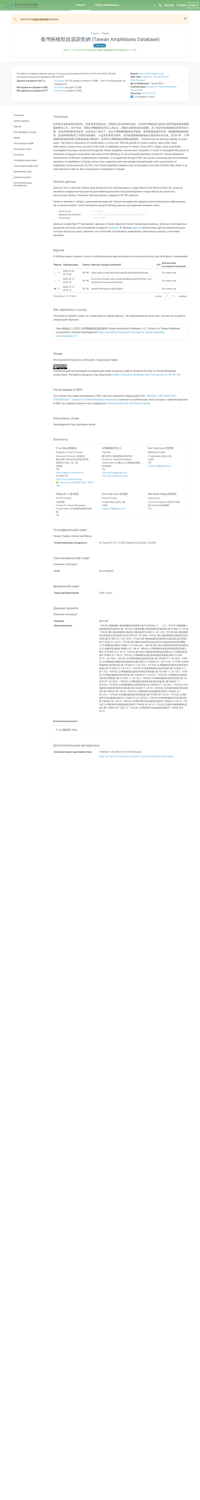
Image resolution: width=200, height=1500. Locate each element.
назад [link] (158, 296)
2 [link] (173, 296)
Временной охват (23, 171)
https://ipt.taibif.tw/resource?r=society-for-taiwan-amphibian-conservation (136, 756)
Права (17, 138)
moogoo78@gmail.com (159, 466)
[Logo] (20, 5)
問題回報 (169, 5)
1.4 (58, 272)
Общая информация (107, 4)
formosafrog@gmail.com (114, 472)
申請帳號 (182, 5)
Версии (17, 126)
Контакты (19, 154)
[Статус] (154, 5)
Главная (80, 4)
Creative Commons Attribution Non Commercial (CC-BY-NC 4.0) (146, 374)
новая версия (40, 19)
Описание (19, 115)
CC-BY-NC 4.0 (148, 93)
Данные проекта (22, 177)
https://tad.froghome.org (151, 73)
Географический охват (25, 160)
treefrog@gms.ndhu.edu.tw (69, 472)
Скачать (60, 81)
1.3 (58, 280)
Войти (193, 5)
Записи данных (21, 121)
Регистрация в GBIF (24, 143)
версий (136, 227)
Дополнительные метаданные (23, 184)
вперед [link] (183, 296)
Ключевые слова (22, 149)
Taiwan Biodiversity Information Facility (128, 403)
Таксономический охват (26, 166)
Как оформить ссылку (25, 132)
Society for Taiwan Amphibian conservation (95, 399)
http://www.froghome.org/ (69, 479)
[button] (160, 5)
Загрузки (113, 227)
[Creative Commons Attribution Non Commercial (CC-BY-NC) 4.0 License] (61, 366)
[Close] (185, 18)
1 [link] (167, 296)
